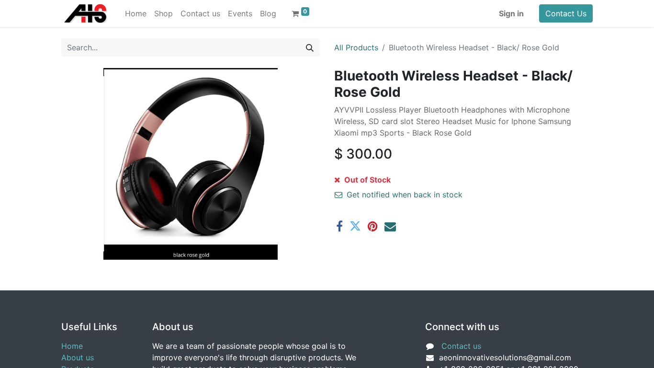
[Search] (310, 47)
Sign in (511, 13)
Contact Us (565, 13)
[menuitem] (135, 13)
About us (77, 357)
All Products (356, 47)
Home (72, 346)
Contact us (461, 346)
